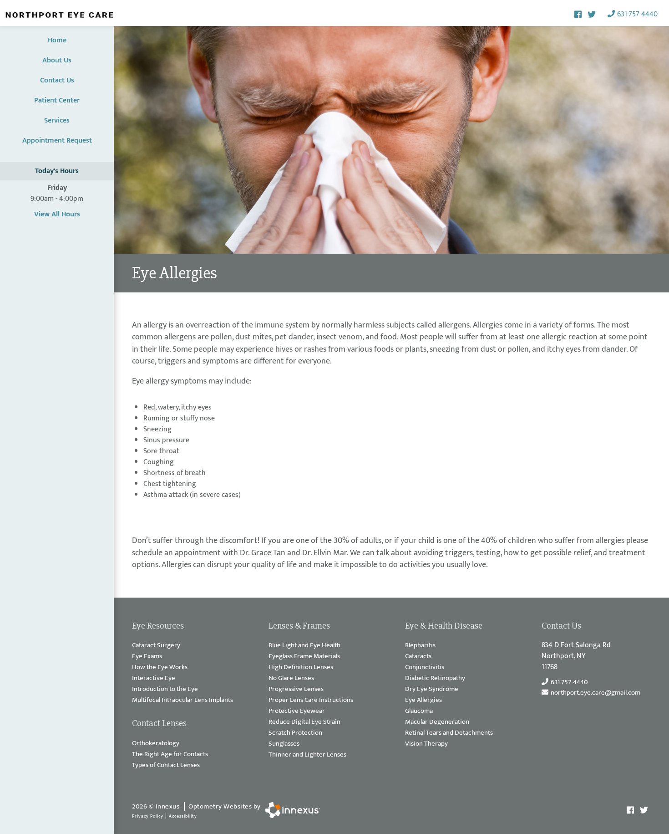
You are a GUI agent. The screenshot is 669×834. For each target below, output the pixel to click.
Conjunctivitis (424, 667)
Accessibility (183, 816)
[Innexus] (290, 810)
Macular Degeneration (437, 722)
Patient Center (57, 100)
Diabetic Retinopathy (435, 678)
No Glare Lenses (291, 678)
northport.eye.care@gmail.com (595, 693)
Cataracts (418, 656)
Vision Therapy (426, 744)
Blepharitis (420, 645)
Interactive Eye (153, 678)
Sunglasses (284, 744)
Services (57, 120)
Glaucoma (419, 711)
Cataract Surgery (156, 645)
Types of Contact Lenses (166, 765)
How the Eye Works (160, 667)
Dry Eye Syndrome (431, 689)
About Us (56, 60)
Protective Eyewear (297, 711)
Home (57, 40)
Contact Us (57, 80)
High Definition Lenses (301, 667)
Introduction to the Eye (165, 689)
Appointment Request (57, 140)
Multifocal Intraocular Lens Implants (182, 700)
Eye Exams (147, 656)
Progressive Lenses (296, 689)
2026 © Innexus (196, 806)
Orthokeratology (155, 743)
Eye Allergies (423, 700)
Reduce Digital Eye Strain (304, 722)
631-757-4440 (637, 14)
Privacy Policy (147, 816)
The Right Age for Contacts (170, 754)
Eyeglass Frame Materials (304, 656)
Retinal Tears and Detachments (449, 733)
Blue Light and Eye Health (304, 645)
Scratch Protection (295, 733)
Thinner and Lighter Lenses (307, 755)
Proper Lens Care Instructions (311, 700)
